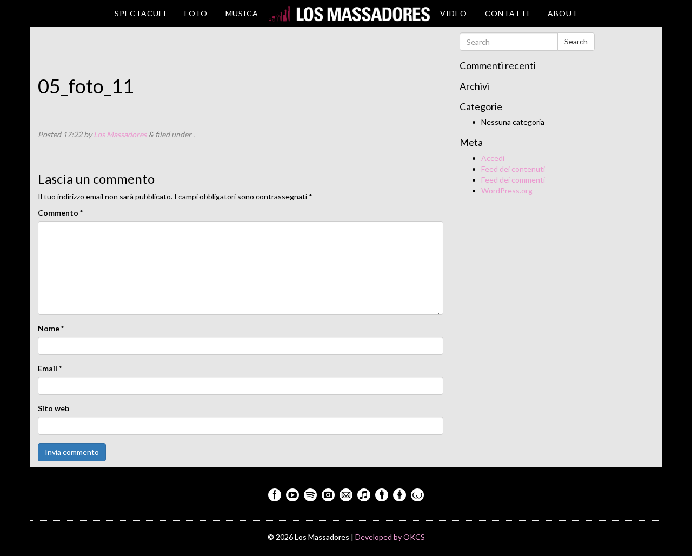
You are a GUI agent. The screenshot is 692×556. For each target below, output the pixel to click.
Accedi (492, 158)
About (563, 13)
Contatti (507, 13)
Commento (60, 212)
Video (453, 13)
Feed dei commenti (513, 179)
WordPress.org (507, 190)
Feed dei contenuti (513, 168)
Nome (51, 328)
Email (50, 368)
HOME (349, 13)
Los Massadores (120, 134)
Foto (196, 13)
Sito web (53, 408)
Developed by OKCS (390, 536)
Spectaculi (141, 13)
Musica (241, 13)
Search (576, 41)
